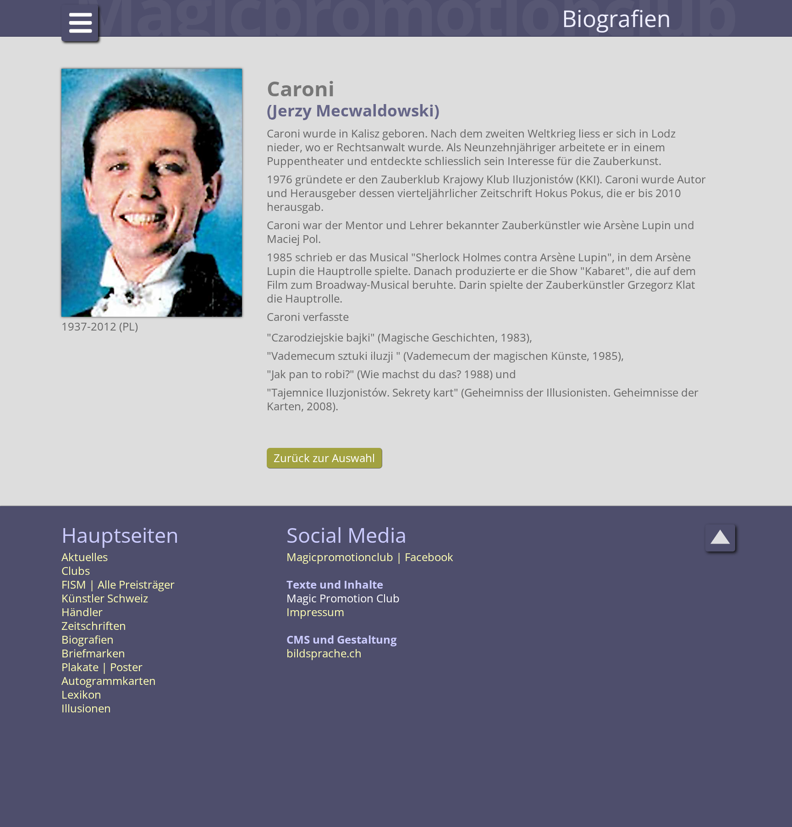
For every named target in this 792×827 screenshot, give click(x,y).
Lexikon (81, 694)
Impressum (315, 611)
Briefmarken (93, 653)
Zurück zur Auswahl (324, 457)
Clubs (75, 570)
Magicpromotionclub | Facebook (369, 556)
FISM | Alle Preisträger (118, 584)
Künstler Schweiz (104, 598)
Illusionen (86, 708)
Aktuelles (84, 556)
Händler (82, 611)
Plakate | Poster (102, 666)
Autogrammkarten (108, 680)
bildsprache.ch (324, 653)
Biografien (87, 639)
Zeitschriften (93, 625)
